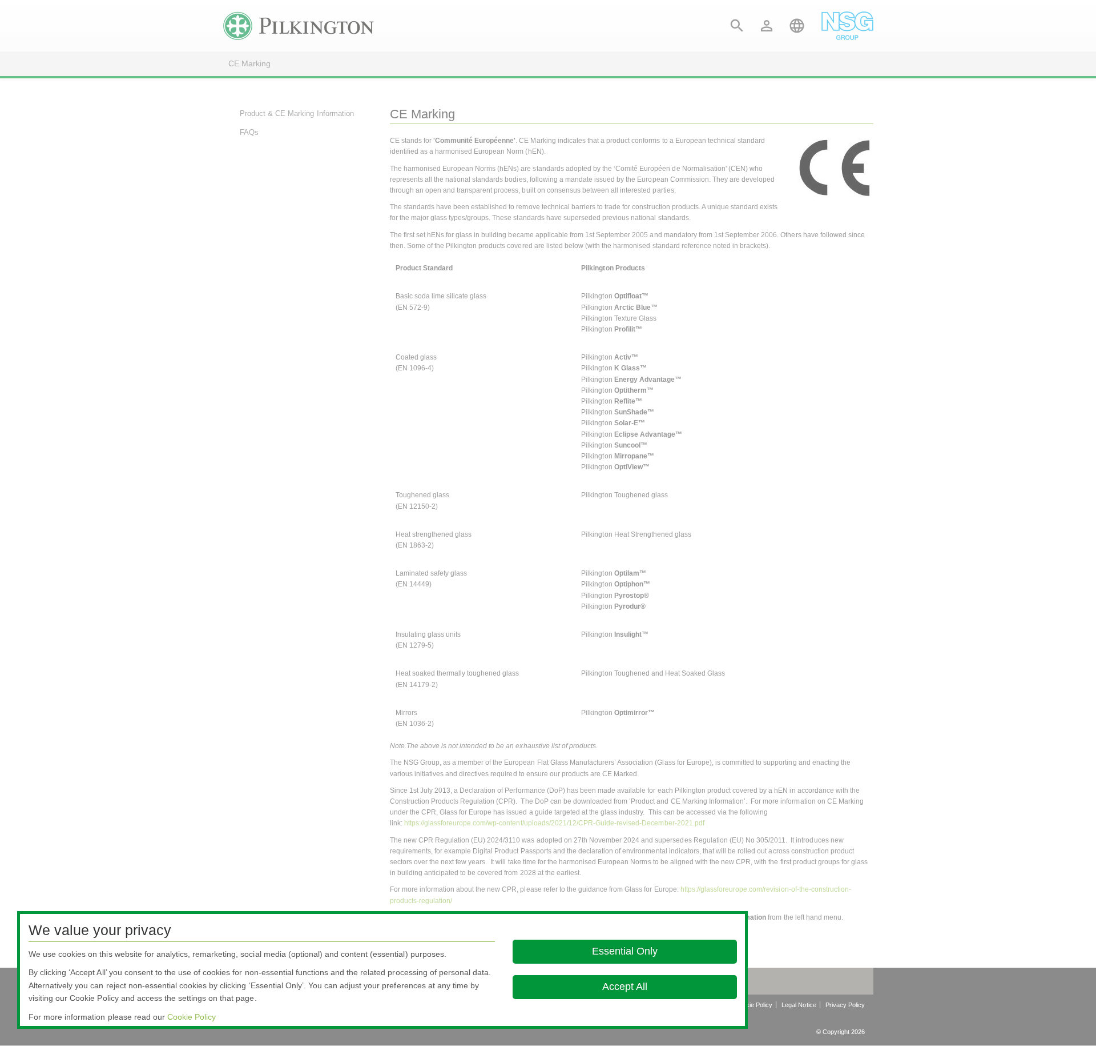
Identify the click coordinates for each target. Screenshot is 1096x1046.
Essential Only (625, 951)
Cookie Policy (191, 1016)
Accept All (624, 986)
